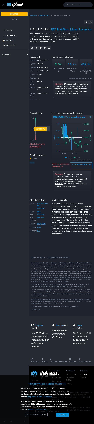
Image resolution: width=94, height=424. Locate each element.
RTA (38, 231)
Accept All (62, 414)
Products (55, 374)
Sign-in (14, 19)
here (73, 186)
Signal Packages (9, 35)
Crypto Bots (8, 30)
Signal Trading (9, 45)
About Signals (71, 374)
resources (6, 55)
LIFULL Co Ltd (43, 16)
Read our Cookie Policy (37, 409)
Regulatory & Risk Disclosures (39, 396)
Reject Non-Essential (36, 414)
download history (82, 164)
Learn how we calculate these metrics (71, 92)
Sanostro (83, 374)
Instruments (8, 40)
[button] (86, 22)
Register (14, 14)
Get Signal (40, 129)
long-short (41, 223)
